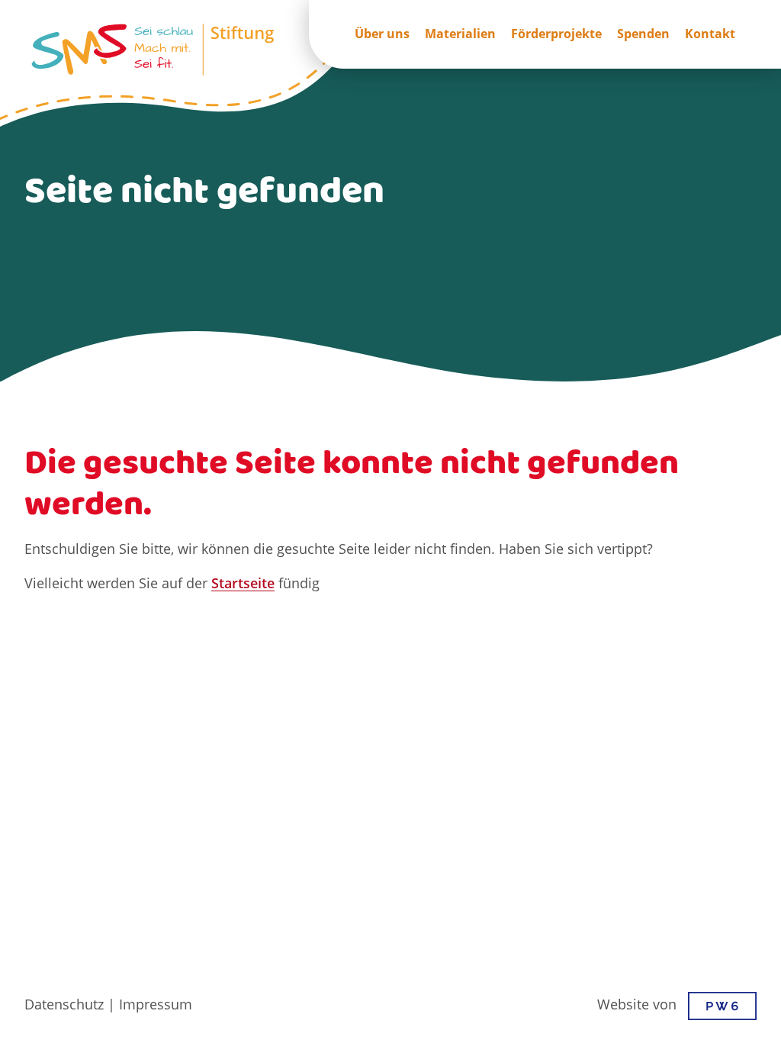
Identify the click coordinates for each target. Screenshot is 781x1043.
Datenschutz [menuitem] (64, 1005)
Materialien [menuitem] (460, 34)
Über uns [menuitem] (382, 34)
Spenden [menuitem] (643, 34)
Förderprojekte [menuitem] (556, 34)
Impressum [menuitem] (155, 1005)
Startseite (243, 584)
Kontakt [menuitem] (710, 34)
